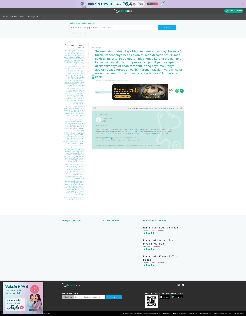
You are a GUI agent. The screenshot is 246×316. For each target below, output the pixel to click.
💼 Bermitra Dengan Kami (150, 313)
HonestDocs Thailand (226, 313)
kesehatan (154, 134)
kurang (109, 138)
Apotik (28, 16)
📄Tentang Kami (127, 313)
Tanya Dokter (35, 16)
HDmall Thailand (240, 313)
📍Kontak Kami (138, 313)
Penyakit (5, 16)
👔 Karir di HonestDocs (179, 313)
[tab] (138, 127)
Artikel (42, 16)
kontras (141, 132)
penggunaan (132, 132)
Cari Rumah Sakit (19, 16)
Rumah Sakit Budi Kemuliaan (160, 227)
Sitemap (214, 313)
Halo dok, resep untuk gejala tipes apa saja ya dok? (74, 198)
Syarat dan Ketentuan (165, 313)
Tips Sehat (68, 297)
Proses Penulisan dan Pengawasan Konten (199, 313)
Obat (11, 16)
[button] (138, 108)
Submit (113, 297)
